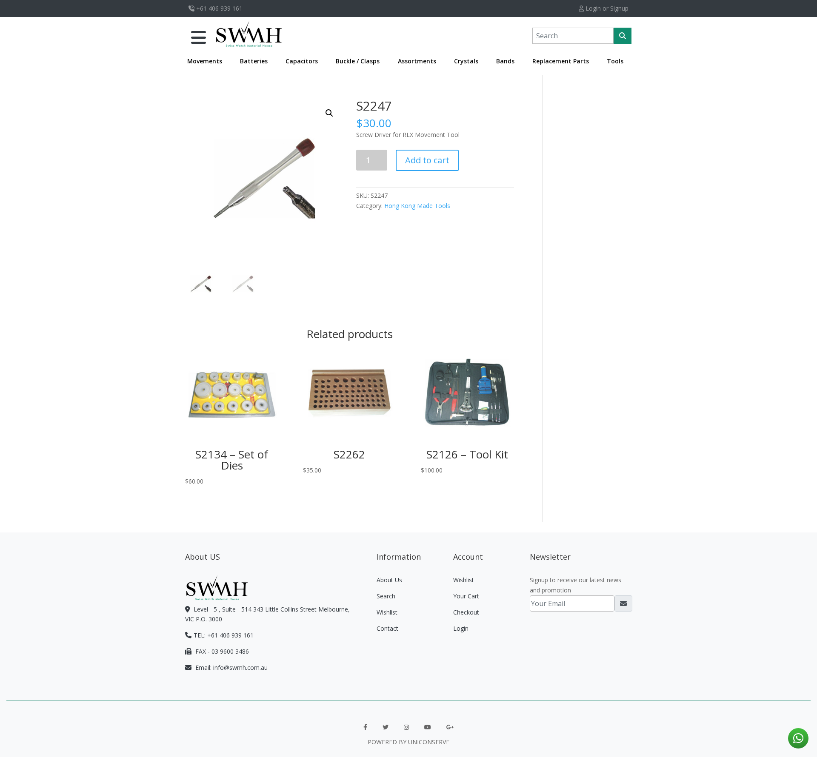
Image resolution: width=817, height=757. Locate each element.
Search (386, 596)
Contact (387, 628)
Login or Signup (606, 8)
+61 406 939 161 (218, 8)
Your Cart (466, 596)
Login (460, 628)
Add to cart (427, 160)
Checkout (466, 612)
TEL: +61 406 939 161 (224, 635)
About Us (389, 580)
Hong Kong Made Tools (417, 206)
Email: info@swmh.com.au (231, 667)
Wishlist (387, 612)
